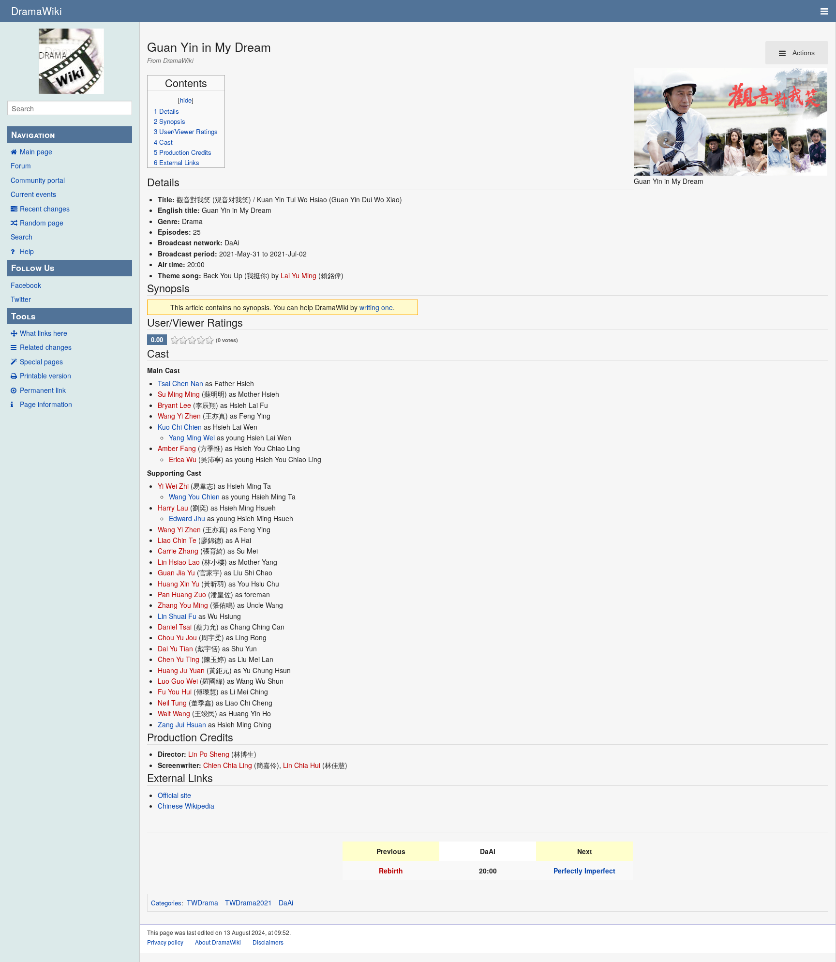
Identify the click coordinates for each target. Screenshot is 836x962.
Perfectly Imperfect (584, 870)
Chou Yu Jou (177, 637)
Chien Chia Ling (227, 765)
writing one (376, 307)
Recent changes (45, 208)
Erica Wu (182, 459)
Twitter (21, 299)
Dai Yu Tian (175, 648)
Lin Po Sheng (208, 754)
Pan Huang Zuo (182, 594)
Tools (23, 316)
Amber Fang (177, 448)
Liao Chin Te (177, 540)
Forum (21, 165)
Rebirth (391, 870)
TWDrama (202, 902)
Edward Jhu (187, 518)
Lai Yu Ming (298, 275)
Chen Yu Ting (178, 659)
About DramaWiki (218, 942)
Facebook (26, 285)
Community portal (38, 180)
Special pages (41, 361)
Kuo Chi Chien (180, 427)
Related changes (46, 347)
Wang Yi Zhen (179, 416)
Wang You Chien (194, 496)
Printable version (45, 375)
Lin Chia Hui (301, 765)
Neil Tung (172, 702)
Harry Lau (173, 507)
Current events (33, 194)
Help (27, 251)
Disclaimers (268, 942)
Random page (41, 222)
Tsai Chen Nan (180, 383)
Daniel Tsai (175, 626)
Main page (36, 151)
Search (21, 236)
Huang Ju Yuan (181, 670)
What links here (43, 333)
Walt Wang (174, 713)
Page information (46, 404)
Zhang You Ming (183, 605)
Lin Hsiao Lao (179, 562)
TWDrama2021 (248, 902)
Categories (166, 902)
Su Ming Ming (179, 394)
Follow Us (32, 267)
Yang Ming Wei (192, 437)
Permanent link (43, 390)
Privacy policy (165, 942)
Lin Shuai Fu (177, 616)
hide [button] (186, 100)
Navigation (33, 134)
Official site (174, 795)
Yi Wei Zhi (173, 486)
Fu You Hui (175, 691)
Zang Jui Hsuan (182, 724)
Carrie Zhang (178, 551)
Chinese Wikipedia (186, 806)
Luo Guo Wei (178, 681)
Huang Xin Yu (178, 583)
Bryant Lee (174, 405)
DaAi (286, 902)
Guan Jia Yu (176, 572)
